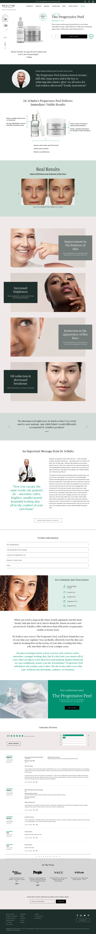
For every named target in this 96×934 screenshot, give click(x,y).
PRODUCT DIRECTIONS (14, 560)
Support (22, 922)
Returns (22, 916)
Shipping (22, 918)
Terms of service (39, 916)
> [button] (59, 856)
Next (5, 48)
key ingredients (13, 544)
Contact (37, 914)
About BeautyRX (10, 920)
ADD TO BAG (72, 707)
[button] (34, 782)
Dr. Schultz (9, 922)
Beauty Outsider (10, 914)
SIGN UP (61, 901)
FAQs (8, 565)
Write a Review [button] (14, 743)
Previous (5, 14)
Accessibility (38, 918)
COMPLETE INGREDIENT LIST (16, 555)
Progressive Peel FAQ (11, 916)
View (16, 883)
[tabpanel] (28, 31)
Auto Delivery (9, 924)
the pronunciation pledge (17, 550)
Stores (22, 920)
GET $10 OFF (83, 920)
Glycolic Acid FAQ (10, 918)
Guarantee (23, 914)
